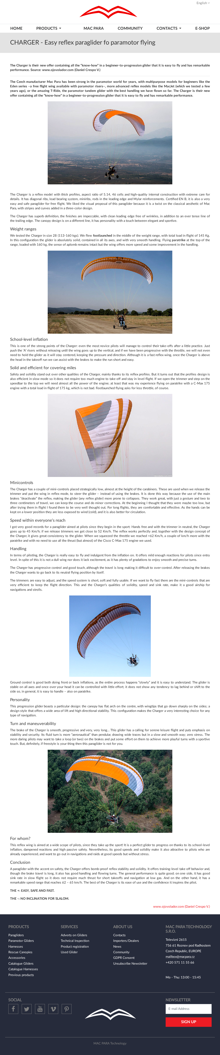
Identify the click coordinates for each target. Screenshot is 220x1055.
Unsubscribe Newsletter (130, 963)
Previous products (21, 975)
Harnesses (15, 946)
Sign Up (188, 1022)
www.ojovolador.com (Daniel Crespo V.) (181, 906)
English (202, 3)
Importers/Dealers (126, 940)
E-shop (202, 28)
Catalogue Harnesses (23, 969)
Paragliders (16, 935)
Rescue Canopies (20, 952)
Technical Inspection (75, 940)
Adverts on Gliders (74, 935)
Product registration (75, 946)
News (117, 946)
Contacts (119, 935)
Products (47, 28)
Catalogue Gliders (21, 963)
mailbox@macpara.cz (180, 956)
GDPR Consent (123, 957)
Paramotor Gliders (21, 940)
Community (130, 28)
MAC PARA (94, 28)
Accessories (16, 957)
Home (16, 28)
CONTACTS (167, 28)
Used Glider (69, 952)
